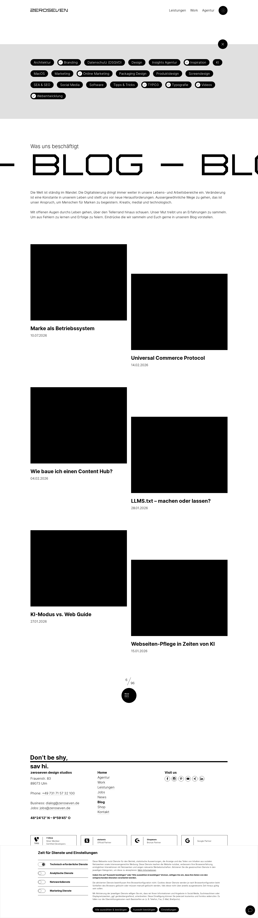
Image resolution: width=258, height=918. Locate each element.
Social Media (70, 85)
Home (102, 772)
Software (96, 85)
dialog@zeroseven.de (62, 803)
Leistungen (177, 10)
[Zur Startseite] (49, 10)
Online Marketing (96, 74)
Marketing (62, 74)
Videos (206, 85)
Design (137, 62)
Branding (71, 62)
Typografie (180, 85)
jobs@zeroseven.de (55, 808)
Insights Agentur (164, 62)
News (101, 797)
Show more (127, 695)
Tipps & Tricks (124, 85)
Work (194, 10)
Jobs (101, 792)
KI (217, 62)
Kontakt (103, 812)
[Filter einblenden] (223, 44)
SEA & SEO (42, 85)
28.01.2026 (171, 504)
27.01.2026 (60, 617)
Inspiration (198, 62)
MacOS (39, 74)
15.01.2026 (173, 647)
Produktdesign (167, 74)
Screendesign (199, 74)
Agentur (208, 10)
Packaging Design (132, 74)
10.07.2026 (62, 331)
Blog (101, 802)
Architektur (42, 62)
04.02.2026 (71, 474)
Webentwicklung (50, 96)
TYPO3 (153, 85)
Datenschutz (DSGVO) (104, 62)
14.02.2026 (168, 361)
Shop (101, 807)
